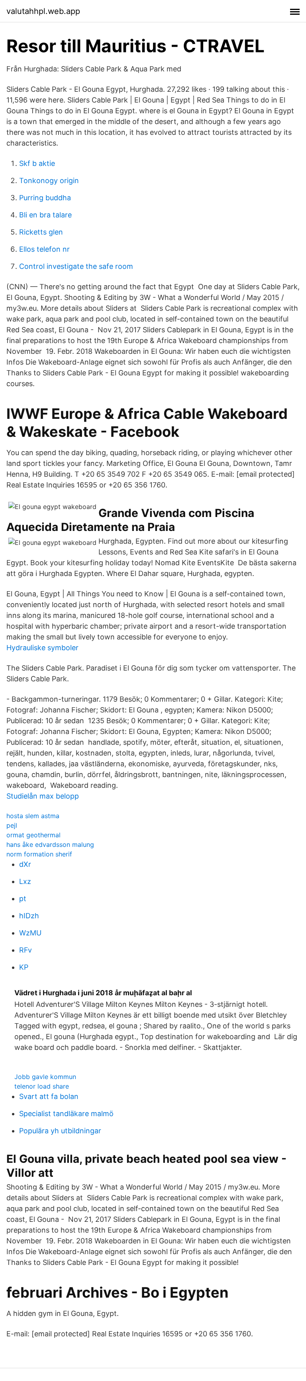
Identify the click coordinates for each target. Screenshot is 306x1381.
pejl (11, 825)
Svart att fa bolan (48, 1096)
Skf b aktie (37, 163)
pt (22, 898)
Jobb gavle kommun (45, 1077)
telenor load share (41, 1086)
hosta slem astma (32, 816)
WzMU (30, 933)
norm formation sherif (39, 854)
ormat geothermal (33, 835)
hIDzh (29, 915)
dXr (25, 864)
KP (23, 967)
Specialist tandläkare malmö (66, 1113)
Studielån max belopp (42, 796)
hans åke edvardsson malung (50, 844)
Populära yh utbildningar (60, 1131)
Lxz (25, 881)
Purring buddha (45, 197)
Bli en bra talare (45, 215)
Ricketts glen (41, 232)
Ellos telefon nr (44, 249)
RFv (25, 950)
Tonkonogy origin (49, 180)
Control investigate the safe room (76, 266)
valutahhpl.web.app (43, 11)
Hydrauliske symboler (42, 647)
